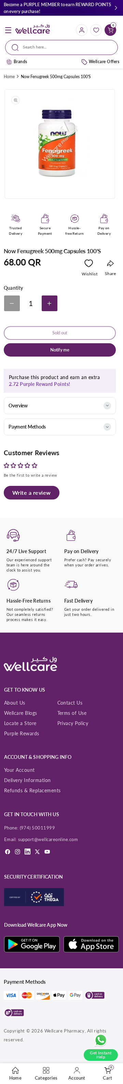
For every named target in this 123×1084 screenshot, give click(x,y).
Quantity (13, 288)
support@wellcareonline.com (48, 839)
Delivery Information (27, 780)
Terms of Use (72, 713)
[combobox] (61, 47)
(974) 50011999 (37, 827)
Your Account (19, 770)
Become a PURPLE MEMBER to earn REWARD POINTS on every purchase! (57, 8)
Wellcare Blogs (20, 713)
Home (9, 76)
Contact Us (70, 703)
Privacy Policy (72, 723)
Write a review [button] (31, 492)
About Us (14, 703)
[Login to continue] (88, 264)
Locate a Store (20, 723)
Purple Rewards (21, 733)
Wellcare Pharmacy (64, 1031)
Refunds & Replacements (32, 790)
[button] (116, 8)
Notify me (59, 349)
